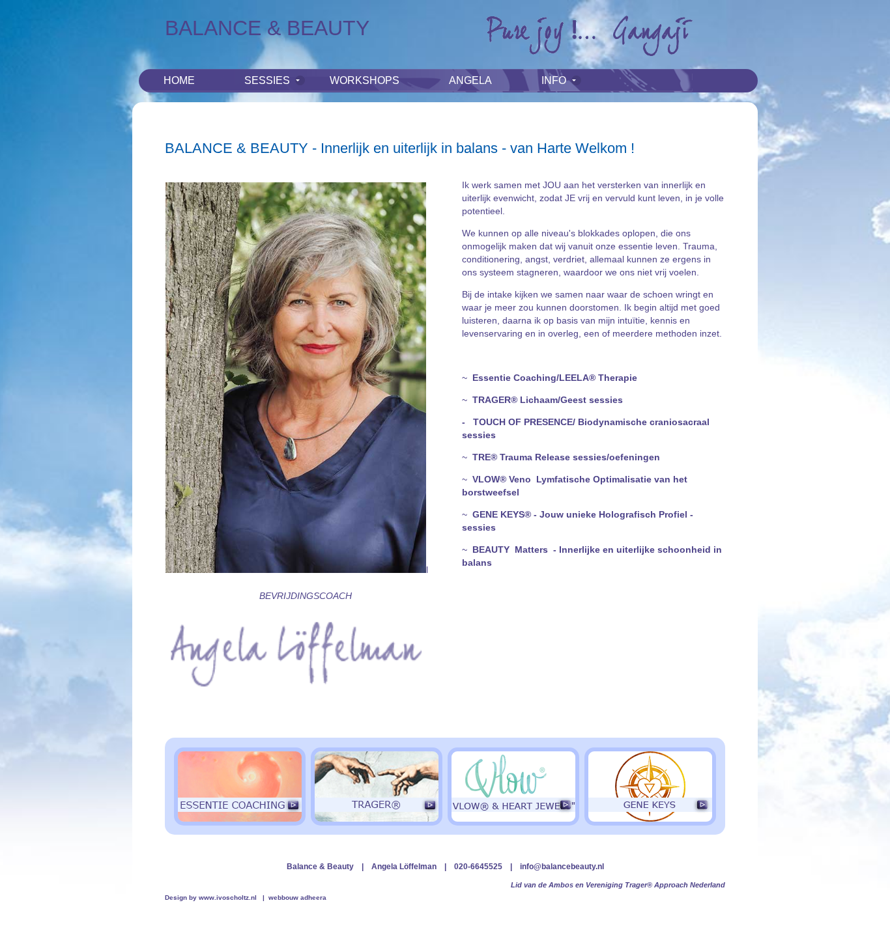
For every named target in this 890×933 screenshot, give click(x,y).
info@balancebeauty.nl (562, 866)
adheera (313, 897)
